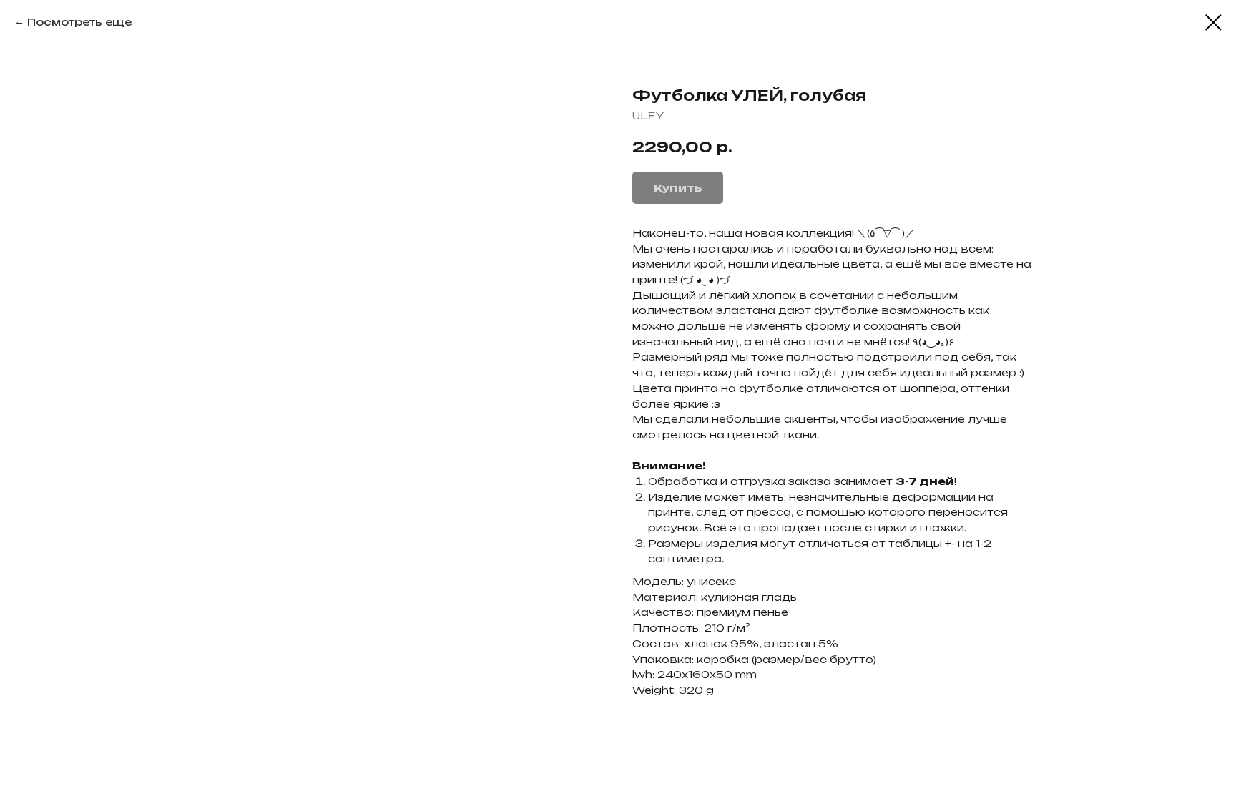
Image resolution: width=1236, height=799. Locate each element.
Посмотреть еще (79, 22)
